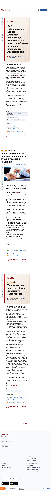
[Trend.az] (5, 10)
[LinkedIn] (16, 478)
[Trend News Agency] (4, 435)
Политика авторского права (32, 469)
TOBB (8, 244)
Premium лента (4, 454)
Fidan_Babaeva (15, 108)
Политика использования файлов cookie (34, 471)
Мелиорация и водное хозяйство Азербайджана (14, 114)
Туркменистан (10, 391)
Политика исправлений (31, 460)
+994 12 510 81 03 (4, 445)
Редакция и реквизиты (31, 454)
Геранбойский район (11, 119)
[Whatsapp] (2, 478)
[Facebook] (5, 478)
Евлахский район (21, 119)
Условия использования (31, 465)
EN (43, 488)
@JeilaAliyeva (14, 385)
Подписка (3, 465)
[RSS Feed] (19, 478)
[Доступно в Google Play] (14, 483)
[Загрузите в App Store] (5, 483)
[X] (8, 478)
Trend (17, 75)
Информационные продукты (7, 467)
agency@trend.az (4, 446)
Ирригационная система (12, 117)
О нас (27, 453)
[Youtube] (11, 478)
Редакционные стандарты (31, 458)
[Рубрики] (48, 10)
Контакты (28, 456)
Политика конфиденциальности (33, 467)
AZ (46, 488)
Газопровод (17, 391)
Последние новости (5, 453)
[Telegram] (13, 478)
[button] (2, 18)
